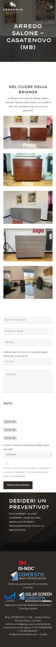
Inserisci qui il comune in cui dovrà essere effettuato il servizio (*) (25, 354)
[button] (51, 7)
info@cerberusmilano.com (23, 634)
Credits (43, 634)
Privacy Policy (18, 476)
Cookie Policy (42, 617)
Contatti (36, 620)
